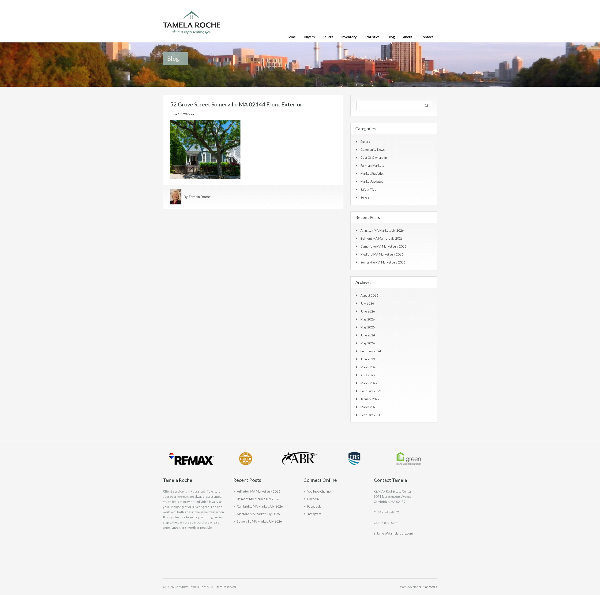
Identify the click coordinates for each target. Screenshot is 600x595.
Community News (372, 149)
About (407, 37)
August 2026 (369, 295)
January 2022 (369, 399)
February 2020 (370, 415)
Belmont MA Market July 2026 (381, 238)
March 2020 (368, 407)
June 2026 (367, 311)
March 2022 (368, 383)
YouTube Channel (319, 491)
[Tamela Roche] (191, 24)
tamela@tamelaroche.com (395, 533)
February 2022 (370, 391)
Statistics (372, 37)
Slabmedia (430, 587)
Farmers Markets (372, 165)
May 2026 (367, 319)
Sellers (328, 37)
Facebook (314, 506)
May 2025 (367, 327)
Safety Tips (368, 189)
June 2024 (367, 335)
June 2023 (367, 359)
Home (291, 37)
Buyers (309, 37)
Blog (391, 37)
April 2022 (367, 375)
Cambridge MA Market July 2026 (383, 246)
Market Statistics (372, 173)
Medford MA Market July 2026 (381, 254)
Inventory (349, 37)
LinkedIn (313, 499)
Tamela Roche (199, 197)
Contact (426, 37)
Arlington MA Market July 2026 (382, 230)
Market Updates (371, 181)
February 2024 (370, 351)
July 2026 (367, 303)
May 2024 (367, 343)
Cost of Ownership (373, 157)
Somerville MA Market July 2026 (382, 262)
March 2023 (368, 367)
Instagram (314, 514)
